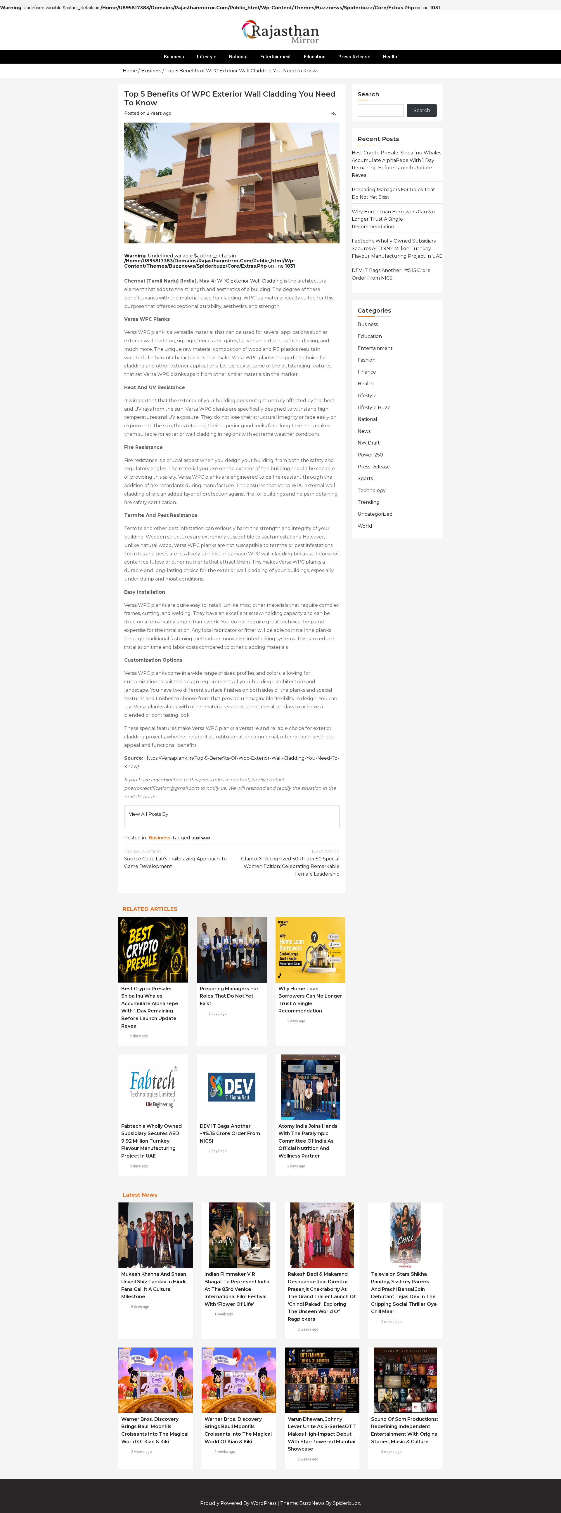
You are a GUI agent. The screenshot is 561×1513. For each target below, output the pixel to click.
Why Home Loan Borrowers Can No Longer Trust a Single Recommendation (393, 219)
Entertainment (275, 57)
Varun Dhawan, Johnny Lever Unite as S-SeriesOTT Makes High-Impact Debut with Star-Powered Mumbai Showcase (322, 1434)
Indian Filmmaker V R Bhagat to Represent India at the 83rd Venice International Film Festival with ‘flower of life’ (237, 1289)
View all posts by (148, 814)
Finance (367, 372)
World (365, 526)
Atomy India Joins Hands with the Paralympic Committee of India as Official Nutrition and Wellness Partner (307, 1141)
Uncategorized (375, 514)
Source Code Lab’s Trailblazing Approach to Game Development (175, 859)
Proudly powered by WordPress (239, 1503)
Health (390, 57)
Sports (365, 478)
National (238, 57)
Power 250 (370, 455)
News (364, 431)
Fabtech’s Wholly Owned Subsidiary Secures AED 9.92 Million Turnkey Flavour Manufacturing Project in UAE (151, 1141)
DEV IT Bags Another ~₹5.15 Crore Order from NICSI (230, 1133)
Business (174, 57)
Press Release (354, 57)
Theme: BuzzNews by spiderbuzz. (320, 1503)
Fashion (366, 360)
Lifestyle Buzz (374, 407)
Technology (372, 490)
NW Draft (369, 443)
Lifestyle (206, 57)
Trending (369, 502)
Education (315, 57)
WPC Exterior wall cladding (250, 281)
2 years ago (159, 113)
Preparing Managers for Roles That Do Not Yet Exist (229, 996)
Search (368, 94)
